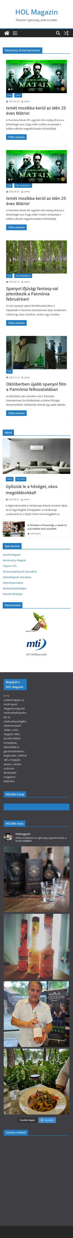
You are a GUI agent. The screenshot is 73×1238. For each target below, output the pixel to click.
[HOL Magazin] (7, 33)
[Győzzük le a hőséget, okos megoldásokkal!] (36, 456)
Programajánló (23, 185)
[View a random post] (66, 33)
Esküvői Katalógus (13, 594)
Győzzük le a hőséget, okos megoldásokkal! (32, 489)
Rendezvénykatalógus (15, 588)
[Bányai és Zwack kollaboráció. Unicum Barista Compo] (36, 879)
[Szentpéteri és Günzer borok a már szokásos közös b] (36, 1014)
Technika (21, 479)
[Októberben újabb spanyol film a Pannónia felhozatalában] (36, 352)
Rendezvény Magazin (14, 560)
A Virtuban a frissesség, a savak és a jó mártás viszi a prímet (47, 527)
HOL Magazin (36, 11)
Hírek (18, 95)
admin (27, 101)
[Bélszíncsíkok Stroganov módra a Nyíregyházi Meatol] (36, 1081)
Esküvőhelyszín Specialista (17, 577)
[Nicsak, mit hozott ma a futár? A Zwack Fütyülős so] (36, 947)
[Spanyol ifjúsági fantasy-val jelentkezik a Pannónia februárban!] (36, 257)
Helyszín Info (10, 566)
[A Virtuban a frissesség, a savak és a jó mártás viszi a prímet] (14, 529)
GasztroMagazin (12, 554)
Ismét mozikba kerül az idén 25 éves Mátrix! (36, 110)
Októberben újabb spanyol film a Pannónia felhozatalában (36, 386)
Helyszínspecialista (13, 582)
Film (9, 95)
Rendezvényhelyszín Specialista (20, 571)
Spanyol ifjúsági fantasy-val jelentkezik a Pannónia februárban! (32, 294)
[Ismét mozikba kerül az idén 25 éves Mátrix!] (36, 76)
